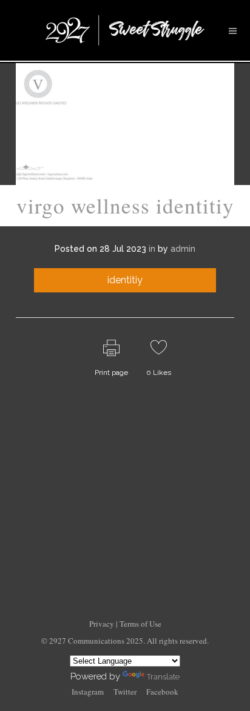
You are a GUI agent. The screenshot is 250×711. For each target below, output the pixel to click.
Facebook (162, 691)
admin (183, 249)
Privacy (102, 623)
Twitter (125, 691)
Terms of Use (140, 623)
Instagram (88, 691)
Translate (163, 676)
